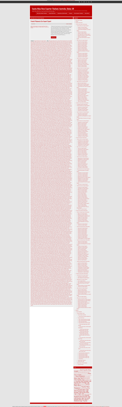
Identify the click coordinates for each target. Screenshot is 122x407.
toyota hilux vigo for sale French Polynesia (48, 222)
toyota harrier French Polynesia (47, 160)
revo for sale (33, 120)
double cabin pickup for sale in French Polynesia (50, 60)
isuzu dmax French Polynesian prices (47, 84)
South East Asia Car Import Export (83, 168)
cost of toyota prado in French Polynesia (41, 58)
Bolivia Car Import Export (82, 123)
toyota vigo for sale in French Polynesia (40, 262)
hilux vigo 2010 (37, 75)
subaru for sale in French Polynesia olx (37, 124)
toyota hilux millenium (44, 195)
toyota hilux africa (52, 171)
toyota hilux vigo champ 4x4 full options (42, 220)
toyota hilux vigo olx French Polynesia (42, 224)
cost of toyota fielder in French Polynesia (53, 57)
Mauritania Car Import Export (83, 95)
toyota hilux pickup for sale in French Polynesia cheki (43, 200)
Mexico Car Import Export (82, 108)
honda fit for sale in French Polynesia (52, 78)
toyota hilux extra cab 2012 (51, 186)
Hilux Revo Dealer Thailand (42, 13)
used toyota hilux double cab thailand (65, 287)
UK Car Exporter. (107, 406)
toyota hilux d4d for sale (48, 173)
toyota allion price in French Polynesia (40, 131)
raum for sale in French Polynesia (36, 119)
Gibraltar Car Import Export (83, 247)
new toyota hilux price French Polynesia (50, 94)
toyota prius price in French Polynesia (45, 241)
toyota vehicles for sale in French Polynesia (41, 259)
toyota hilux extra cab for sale (39, 187)
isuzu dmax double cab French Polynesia (61, 82)
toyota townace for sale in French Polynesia (59, 256)
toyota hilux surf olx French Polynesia (57, 213)
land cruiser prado (37, 88)
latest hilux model (59, 89)
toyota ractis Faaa (39, 242)
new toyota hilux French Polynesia (66, 93)
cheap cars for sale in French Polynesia (51, 53)
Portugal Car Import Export (82, 255)
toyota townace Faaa (48, 256)
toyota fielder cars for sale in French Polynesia (63, 145)
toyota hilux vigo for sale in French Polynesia (63, 222)
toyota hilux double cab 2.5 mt (48, 176)
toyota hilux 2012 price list (46, 164)
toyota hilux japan (37, 195)
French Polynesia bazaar (37, 66)
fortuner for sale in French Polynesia (59, 65)
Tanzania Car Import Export (83, 55)
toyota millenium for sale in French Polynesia (61, 232)
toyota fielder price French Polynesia (37, 148)
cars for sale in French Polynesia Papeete (51, 52)
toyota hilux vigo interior (63, 223)
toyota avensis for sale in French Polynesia (59, 133)
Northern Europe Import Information (83, 226)
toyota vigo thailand (61, 263)
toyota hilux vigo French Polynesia (36, 223)
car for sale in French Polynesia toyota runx (64, 49)
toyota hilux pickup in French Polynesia (62, 201)
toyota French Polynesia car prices (63, 150)
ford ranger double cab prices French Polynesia (64, 62)
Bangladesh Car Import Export (83, 159)
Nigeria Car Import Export (82, 97)
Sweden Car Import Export (82, 237)
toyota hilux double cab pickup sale (50, 181)
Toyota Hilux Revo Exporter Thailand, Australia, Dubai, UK (53, 8)
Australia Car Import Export (83, 276)
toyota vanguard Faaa (44, 258)
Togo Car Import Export (82, 101)
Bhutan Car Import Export (82, 160)
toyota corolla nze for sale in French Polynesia (38, 140)
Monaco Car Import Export (82, 269)
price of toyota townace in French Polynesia (44, 118)
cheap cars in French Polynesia (63, 53)
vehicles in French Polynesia (62, 303)
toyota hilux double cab (38, 176)
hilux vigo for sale (50, 77)
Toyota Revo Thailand (46, 247)
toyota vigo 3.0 (59, 259)
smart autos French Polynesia (66, 123)
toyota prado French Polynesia (51, 238)
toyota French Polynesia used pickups (63, 159)
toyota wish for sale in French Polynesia (37, 266)
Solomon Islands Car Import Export (84, 285)
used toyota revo (69, 298)
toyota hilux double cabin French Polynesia (44, 183)
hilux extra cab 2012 (44, 70)
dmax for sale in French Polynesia (56, 58)
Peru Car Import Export (82, 132)
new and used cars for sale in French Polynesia (50, 90)
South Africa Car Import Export (83, 76)
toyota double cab (40, 143)
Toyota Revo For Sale (36, 246)
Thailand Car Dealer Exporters (62, 406)
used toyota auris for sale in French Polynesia (42, 280)
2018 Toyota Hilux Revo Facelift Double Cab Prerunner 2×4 (84, 335)
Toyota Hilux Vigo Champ (47, 219)
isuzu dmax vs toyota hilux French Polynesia (45, 85)
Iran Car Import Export (82, 162)
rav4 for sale (57, 119)
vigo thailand (53, 304)
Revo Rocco (87, 13)
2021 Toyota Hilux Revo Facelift (84, 319)
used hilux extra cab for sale (65, 271)
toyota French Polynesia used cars (36, 159)
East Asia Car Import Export (82, 146)
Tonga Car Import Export (82, 305)
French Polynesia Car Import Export (41, 21)
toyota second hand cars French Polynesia (58, 249)
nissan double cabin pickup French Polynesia (55, 96)
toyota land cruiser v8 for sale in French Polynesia (58, 231)
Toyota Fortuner (80, 364)
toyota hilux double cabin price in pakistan (44, 185)
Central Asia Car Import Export (82, 139)
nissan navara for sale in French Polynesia (41, 98)
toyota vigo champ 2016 (43, 260)
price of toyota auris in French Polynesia (55, 113)
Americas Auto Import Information (82, 102)
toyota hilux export (66, 185)
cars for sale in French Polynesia (64, 51)
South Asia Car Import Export (82, 156)
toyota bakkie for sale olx (35, 135)
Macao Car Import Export (82, 152)
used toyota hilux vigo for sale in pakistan (46, 294)
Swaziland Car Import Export (83, 77)
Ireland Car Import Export (82, 232)
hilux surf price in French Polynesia (40, 74)
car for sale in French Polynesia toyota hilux (49, 49)
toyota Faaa (36, 145)
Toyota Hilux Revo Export (83, 354)
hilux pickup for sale (52, 72)
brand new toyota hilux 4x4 (50, 46)
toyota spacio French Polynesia (40, 251)
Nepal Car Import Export (82, 165)
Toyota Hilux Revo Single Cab (84, 356)
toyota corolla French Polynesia (66, 139)
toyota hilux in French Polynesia (64, 193)
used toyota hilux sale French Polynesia (50, 292)
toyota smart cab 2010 (64, 250)
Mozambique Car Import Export (83, 73)
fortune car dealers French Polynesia (46, 65)
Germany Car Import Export (83, 266)
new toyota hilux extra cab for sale (54, 93)
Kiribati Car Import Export (82, 290)
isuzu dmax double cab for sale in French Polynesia (45, 82)
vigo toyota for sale (63, 304)
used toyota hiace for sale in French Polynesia (47, 285)
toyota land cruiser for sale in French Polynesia (42, 229)
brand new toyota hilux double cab (61, 46)
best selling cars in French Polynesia (57, 45)
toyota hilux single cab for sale (61, 207)
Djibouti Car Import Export (82, 44)
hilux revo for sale (36, 73)
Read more (54, 37)
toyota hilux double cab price (61, 181)
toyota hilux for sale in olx (51, 189)
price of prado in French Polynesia (42, 113)
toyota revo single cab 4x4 (38, 247)
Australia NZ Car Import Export (82, 275)
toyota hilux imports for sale (54, 193)
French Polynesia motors (45, 66)
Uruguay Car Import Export (82, 134)
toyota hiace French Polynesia (60, 161)
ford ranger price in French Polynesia (60, 64)
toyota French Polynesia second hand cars (52, 158)
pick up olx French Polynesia (53, 109)
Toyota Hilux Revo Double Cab (84, 352)
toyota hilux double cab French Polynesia (62, 180)
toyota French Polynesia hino (48, 155)
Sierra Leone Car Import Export (83, 100)
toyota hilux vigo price (61, 224)
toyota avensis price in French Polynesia (43, 134)
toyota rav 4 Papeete (37, 244)
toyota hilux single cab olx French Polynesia (52, 209)
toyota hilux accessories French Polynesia (42, 171)
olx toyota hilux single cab (59, 106)
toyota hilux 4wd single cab (47, 169)
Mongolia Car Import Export (83, 154)
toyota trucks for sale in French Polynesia (47, 257)
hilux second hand (48, 73)
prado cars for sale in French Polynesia (44, 111)
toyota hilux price (82, 384)
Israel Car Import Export (82, 194)
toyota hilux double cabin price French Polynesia (52, 184)
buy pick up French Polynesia (45, 47)
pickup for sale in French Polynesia (46, 110)
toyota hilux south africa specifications (43, 211)
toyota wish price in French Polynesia (61, 266)
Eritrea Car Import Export (82, 45)
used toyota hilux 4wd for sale (40, 286)
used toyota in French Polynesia (54, 295)
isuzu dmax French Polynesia (36, 84)
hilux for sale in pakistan (35, 71)
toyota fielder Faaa (34, 146)
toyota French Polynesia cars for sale (56, 151)
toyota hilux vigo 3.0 (39, 219)
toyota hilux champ (51, 172)
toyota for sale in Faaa (60, 148)
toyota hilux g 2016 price (45, 193)
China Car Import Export (82, 148)
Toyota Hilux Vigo (40, 217)
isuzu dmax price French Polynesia (60, 84)
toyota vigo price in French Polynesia (46, 263)
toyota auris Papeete (65, 132)
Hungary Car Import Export (82, 217)
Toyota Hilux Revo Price (63, 205)
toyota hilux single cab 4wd (51, 207)
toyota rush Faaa (47, 248)
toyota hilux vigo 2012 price (56, 218)
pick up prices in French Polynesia (64, 109)
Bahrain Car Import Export (82, 189)
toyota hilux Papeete (51, 198)
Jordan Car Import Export (82, 195)
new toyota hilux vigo (60, 94)
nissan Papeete (39, 99)
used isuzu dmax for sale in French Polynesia (58, 272)
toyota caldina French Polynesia (58, 135)
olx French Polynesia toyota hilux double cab (40, 102)
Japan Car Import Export (82, 150)
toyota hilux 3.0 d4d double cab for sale (55, 167)
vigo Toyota (57, 304)
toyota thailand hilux (64, 255)
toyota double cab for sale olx (65, 143)
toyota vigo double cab (48, 261)
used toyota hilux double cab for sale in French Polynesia (49, 287)
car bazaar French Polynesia (51, 48)
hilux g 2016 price (56, 71)
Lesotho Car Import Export (82, 70)
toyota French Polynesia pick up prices (56, 157)
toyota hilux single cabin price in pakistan (58, 210)
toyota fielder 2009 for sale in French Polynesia (47, 145)
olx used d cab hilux (63, 107)
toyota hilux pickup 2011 (52, 199)
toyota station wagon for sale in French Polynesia (62, 251)
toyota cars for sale (60, 137)
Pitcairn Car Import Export (82, 301)
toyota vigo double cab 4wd (57, 261)
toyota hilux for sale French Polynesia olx (65, 187)
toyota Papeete (59, 234)
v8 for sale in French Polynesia (36, 303)
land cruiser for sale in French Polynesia (40, 87)
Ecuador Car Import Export (82, 128)
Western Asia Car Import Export (82, 185)
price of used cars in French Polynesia (58, 118)
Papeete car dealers (47, 108)
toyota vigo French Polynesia (52, 262)
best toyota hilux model (67, 45)
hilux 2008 (68, 66)
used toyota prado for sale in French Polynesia (42, 298)
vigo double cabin (37, 304)
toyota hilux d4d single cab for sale (43, 174)
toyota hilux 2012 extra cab (37, 164)
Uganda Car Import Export (82, 56)
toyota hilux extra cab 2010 (41, 186)
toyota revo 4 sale (60, 245)
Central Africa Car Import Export (83, 25)
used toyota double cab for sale (39, 283)
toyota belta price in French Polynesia (46, 135)
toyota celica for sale (66, 138)
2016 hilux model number (77, 370)
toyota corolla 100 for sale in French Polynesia (38, 139)
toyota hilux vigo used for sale (66, 226)
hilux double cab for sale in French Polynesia (59, 69)
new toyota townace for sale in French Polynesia (41, 95)
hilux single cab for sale (56, 73)
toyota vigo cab (65, 259)
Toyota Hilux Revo (52, 13)
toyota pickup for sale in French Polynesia (58, 235)
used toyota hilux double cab (62, 286)
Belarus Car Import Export (82, 213)
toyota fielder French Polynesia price (43, 147)
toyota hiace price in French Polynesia (52, 162)
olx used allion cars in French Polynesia (53, 107)
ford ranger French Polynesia (49, 63)
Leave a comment (69, 23)
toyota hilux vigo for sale (37, 222)
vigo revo (48, 304)
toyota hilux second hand (58, 206)
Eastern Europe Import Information (83, 212)
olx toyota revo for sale (42, 107)
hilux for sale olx (42, 71)
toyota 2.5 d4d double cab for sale (40, 127)
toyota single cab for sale (56, 250)
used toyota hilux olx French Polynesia (45, 291)
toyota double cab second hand (52, 144)
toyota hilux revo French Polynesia (40, 205)
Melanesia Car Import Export (82, 279)
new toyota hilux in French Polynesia (37, 94)
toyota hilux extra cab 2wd (60, 186)
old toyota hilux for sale (62, 100)
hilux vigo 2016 (61, 75)
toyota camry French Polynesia (49, 136)
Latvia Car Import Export (82, 233)
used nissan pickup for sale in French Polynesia (45, 274)
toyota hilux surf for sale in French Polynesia (59, 212)
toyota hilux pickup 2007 (44, 199)
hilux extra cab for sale (52, 70)
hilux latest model (67, 71)
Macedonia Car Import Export (83, 251)
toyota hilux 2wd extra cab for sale (42, 167)
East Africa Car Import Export (82, 40)
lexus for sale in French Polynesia (36, 90)
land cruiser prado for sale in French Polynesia (49, 88)
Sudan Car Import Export (82, 65)
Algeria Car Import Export (82, 59)
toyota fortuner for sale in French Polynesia (44, 149)
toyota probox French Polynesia (64, 241)
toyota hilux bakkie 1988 (60, 171)
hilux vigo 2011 (42, 75)
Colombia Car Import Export (83, 126)
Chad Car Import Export (82, 31)
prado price (52, 112)
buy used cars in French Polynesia (40, 48)
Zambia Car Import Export (82, 78)
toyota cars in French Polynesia (57, 138)
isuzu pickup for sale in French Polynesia (60, 85)
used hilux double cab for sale (55, 271)
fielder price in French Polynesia (59, 61)
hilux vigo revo (60, 77)
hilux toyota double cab (55, 74)
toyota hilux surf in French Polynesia (44, 213)
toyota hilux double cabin (55, 182)
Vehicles (70, 13)
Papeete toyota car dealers (61, 108)
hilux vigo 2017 (33, 76)
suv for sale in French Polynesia (60, 124)
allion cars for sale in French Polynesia (50, 44)
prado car (36, 111)
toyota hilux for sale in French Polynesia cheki (52, 188)
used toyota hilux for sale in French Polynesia (50, 288)
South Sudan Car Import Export (83, 64)
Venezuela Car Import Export (83, 136)
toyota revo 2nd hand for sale (52, 245)
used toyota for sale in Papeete (63, 284)
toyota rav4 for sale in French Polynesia (48, 244)
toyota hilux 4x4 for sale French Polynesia (38, 170)
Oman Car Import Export (82, 199)
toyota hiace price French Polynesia (40, 162)
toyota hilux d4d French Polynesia (58, 173)
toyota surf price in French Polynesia (54, 255)
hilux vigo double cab (66, 76)
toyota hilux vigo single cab (54, 225)
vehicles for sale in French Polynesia (51, 303)
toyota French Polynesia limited (42, 156)
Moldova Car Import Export (82, 218)
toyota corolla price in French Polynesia (53, 140)
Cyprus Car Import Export (82, 190)
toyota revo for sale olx (44, 246)
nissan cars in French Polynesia (42, 96)
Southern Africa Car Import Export (83, 68)
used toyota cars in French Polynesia (49, 282)
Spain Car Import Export (82, 259)
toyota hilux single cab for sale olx (50, 208)
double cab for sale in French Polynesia (37, 59)
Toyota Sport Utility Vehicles (82, 362)
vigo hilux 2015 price (43, 304)
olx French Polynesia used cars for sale (43, 103)
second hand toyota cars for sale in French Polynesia (57, 121)
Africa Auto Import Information (81, 24)
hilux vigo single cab (67, 77)
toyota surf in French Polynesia (42, 255)
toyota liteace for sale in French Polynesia (46, 232)
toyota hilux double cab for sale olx (49, 180)
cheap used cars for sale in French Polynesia (41, 56)
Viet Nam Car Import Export (83, 184)
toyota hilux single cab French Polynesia (37, 209)
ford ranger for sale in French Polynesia (37, 63)
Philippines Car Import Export (83, 178)
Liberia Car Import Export (82, 93)
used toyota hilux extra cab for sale (37, 288)
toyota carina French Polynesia (45, 137)
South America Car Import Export (83, 120)
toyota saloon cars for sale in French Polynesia (42, 249)
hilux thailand (49, 74)
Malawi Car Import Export (82, 48)
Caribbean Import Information (82, 104)
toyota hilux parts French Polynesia (61, 198)
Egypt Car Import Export (82, 60)
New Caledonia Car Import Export (84, 281)
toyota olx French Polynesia (52, 234)
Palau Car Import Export (82, 296)
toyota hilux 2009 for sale (63, 162)
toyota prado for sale (53, 237)
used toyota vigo (56, 300)
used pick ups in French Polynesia (46, 275)
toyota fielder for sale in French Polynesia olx (59, 146)
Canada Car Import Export (82, 114)
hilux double (35, 69)
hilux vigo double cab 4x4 (35, 77)
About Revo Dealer (78, 20)
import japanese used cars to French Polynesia (39, 81)
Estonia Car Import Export (82, 229)
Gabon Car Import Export (82, 36)
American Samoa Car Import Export (84, 299)
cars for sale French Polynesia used (53, 51)
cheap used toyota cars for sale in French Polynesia (58, 56)
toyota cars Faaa (54, 137)
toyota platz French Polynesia (61, 236)
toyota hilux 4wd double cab (43, 168)
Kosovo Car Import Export (82, 250)
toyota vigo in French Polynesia (63, 262)
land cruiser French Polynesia (53, 87)
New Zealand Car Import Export (83, 277)
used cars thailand (37, 270)
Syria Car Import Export (82, 204)
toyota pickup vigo (52, 236)
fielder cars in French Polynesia (36, 61)
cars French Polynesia (62, 52)
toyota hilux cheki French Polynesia (61, 172)
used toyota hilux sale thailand (62, 292)
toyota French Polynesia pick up (44, 157)
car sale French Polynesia (45, 50)
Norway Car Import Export (82, 236)
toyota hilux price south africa (36, 204)
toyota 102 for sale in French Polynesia (41, 126)
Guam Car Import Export (82, 289)
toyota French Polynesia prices (39, 158)
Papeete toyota (54, 108)
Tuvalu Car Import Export (82, 306)
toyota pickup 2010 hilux (46, 235)
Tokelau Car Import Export (82, 304)
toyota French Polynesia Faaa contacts (51, 152)
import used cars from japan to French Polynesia (55, 81)
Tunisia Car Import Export (82, 66)
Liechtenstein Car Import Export (83, 267)
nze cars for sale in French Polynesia (40, 100)
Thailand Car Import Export (83, 180)
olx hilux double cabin (65, 103)
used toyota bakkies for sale (55, 280)
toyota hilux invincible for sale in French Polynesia (51, 194)
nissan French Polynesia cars (48, 97)
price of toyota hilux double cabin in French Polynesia (42, 114)
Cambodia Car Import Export (83, 172)
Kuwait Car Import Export (82, 196)
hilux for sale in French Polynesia (66, 70)
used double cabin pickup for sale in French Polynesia (60, 270)
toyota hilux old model (40, 197)
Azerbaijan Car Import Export (83, 188)
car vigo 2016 (33, 51)
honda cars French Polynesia (40, 78)
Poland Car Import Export (82, 219)
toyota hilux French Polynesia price (50, 192)
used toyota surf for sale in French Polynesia (62, 299)
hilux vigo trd (33, 78)
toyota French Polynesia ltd (52, 156)
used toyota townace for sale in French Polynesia (44, 300)
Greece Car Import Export (82, 248)
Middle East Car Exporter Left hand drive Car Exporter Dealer (91, 406)
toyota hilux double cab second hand (44, 182)
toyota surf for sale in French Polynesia (47, 254)
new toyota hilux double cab (43, 93)
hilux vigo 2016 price (67, 75)
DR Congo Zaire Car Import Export (84, 34)
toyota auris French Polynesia (44, 132)
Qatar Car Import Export (82, 202)
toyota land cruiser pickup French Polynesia (47, 230)
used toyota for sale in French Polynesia (51, 284)
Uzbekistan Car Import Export (83, 145)
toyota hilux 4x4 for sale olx (49, 170)
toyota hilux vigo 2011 (40, 218)
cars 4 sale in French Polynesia (41, 51)
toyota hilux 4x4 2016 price (57, 169)
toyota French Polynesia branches (51, 150)
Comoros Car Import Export (83, 42)
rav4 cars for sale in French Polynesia (48, 119)
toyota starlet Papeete (50, 251)
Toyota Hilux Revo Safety (83, 355)
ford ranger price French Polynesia (47, 64)
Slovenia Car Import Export (82, 258)
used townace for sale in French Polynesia (57, 278)
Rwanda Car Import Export (82, 53)
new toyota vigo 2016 (59, 95)
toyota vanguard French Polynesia (54, 258)
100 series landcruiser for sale (54, 40)
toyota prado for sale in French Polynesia (64, 237)
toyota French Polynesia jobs (58, 155)
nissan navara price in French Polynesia (56, 98)
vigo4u (32, 305)
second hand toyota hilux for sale (66, 122)
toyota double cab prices (42, 144)
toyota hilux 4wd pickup (38, 169)
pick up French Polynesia (43, 109)
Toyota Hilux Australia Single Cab (85, 316)
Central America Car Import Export (83, 105)
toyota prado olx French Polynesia (62, 238)
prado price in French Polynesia (59, 112)
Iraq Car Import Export (82, 192)
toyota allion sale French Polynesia (53, 131)
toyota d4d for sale (34, 143)
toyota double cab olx (34, 144)
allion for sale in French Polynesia (62, 44)
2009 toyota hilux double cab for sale (56, 41)
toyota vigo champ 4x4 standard (52, 260)
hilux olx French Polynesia (39, 72)
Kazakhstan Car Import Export (83, 140)
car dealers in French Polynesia (61, 48)
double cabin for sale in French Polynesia (51, 59)
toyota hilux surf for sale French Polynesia (44, 212)
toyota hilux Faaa (47, 187)
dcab (49, 58)
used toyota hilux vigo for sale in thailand (61, 294)
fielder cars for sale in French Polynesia (65, 60)
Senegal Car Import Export (82, 99)
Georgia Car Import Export (82, 191)
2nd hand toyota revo (39, 44)
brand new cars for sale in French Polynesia (38, 46)
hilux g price (62, 71)
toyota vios (67, 263)
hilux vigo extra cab (43, 77)
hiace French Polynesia (62, 66)
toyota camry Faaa (67, 135)
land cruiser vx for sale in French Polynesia (48, 89)
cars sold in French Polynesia (39, 53)
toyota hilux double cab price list (81, 383)
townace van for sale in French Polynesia (45, 125)
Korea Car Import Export (82, 151)
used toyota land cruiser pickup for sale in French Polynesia (47, 296)
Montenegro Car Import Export (83, 254)
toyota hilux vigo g (56, 223)
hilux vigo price (55, 77)
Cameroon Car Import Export (83, 28)
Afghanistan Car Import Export (83, 158)
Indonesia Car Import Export (83, 173)
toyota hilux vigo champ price (63, 220)
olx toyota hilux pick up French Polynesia (48, 106)
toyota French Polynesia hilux (63, 152)
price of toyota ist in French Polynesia (55, 115)
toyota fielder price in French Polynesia (49, 148)
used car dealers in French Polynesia (37, 268)
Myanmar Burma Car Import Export (84, 177)
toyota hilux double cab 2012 (58, 176)
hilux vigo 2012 (48, 75)
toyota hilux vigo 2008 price (55, 217)
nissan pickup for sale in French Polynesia (49, 99)
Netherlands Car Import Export (83, 270)
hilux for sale (58, 70)
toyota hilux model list (52, 196)
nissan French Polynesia (38, 97)
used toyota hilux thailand (43, 293)
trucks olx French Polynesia (66, 267)
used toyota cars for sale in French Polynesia (42, 281)
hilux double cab (40, 69)
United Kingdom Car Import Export (84, 238)
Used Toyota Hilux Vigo (64, 293)
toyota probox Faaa (55, 241)
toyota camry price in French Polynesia (61, 136)
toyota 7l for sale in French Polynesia (52, 127)
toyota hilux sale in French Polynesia (47, 206)
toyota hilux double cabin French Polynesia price (60, 183)
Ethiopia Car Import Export (82, 46)
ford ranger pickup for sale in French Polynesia (62, 63)
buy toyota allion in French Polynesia (56, 47)
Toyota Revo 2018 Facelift (62, 13)
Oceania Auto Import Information (82, 273)
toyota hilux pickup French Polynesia (49, 201)
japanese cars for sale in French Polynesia (44, 86)
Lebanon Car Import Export (82, 197)
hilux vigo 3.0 (38, 76)
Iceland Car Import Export (82, 231)
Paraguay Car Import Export (83, 131)
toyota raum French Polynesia (55, 243)
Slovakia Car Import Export (82, 223)
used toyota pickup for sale (38, 297)
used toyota (67, 278)
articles (76, 21)
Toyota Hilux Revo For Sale (52, 204)
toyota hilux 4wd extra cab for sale (54, 168)
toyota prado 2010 (47, 237)
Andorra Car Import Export (82, 242)
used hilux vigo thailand (47, 272)
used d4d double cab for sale (46, 270)
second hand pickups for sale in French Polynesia (39, 121)
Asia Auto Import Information (81, 137)
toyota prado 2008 (40, 237)
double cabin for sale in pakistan (64, 59)
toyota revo (39, 245)
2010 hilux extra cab (66, 41)
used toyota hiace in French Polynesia (61, 285)
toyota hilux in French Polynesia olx (37, 194)
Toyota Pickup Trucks (80, 313)
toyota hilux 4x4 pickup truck (60, 170)
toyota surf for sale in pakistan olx (60, 254)
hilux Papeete (46, 72)
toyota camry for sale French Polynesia (37, 136)
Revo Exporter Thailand (78, 13)
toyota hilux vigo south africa (47, 226)
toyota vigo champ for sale (63, 260)
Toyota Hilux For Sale (54, 187)
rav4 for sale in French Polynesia (65, 119)
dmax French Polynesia (66, 58)
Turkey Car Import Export (82, 205)
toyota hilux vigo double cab (44, 221)
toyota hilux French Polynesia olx (38, 192)
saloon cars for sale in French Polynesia (50, 120)
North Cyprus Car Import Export (83, 198)
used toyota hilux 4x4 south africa (51, 286)
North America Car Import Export (83, 112)
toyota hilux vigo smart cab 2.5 (65, 225)
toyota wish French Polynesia (50, 266)
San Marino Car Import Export (83, 256)
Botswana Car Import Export (83, 69)
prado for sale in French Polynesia (62, 111)
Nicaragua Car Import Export (83, 109)
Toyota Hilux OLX (47, 197)
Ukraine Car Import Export (82, 225)
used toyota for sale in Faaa (39, 284)
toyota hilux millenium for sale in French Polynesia (57, 195)
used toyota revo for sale (35, 299)
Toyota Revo (33, 23)
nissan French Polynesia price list (59, 97)
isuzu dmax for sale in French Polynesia (65, 83)
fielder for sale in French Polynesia (47, 61)
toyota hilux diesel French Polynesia (40, 175)
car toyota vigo (63, 50)
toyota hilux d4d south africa (55, 174)
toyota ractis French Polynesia (48, 242)
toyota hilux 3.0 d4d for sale (67, 167)
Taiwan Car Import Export (82, 155)
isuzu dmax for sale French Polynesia (52, 83)
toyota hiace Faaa (37, 161)
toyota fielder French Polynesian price (56, 147)
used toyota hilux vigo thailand (43, 295)
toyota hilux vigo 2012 (48, 218)
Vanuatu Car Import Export (82, 286)
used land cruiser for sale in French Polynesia (50, 273)
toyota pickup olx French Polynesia (43, 236)
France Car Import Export (82, 265)
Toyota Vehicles (79, 311)
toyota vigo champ (35, 260)
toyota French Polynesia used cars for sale (50, 159)
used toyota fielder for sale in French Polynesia (53, 283)
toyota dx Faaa (60, 144)
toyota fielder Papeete (66, 147)
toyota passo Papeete (38, 235)
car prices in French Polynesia (36, 50)
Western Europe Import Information (83, 261)
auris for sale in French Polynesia (44, 45)
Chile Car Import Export (82, 125)
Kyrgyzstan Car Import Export (83, 141)
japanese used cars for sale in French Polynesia (60, 86)
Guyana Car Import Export (82, 130)
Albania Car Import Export (82, 241)
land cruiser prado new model (62, 88)
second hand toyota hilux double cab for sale (52, 122)
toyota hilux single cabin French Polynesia (44, 210)
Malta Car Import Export (82, 252)
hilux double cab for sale (47, 69)
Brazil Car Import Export (82, 124)
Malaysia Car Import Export (83, 176)
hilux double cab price (83, 372)
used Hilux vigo (39, 272)
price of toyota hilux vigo (44, 115)
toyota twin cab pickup (58, 257)
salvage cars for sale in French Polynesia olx (64, 120)
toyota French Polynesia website (36, 160)
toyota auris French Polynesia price (56, 132)
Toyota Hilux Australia (82, 314)
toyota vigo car (81, 398)
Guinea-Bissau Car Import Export (84, 92)
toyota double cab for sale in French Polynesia (51, 143)
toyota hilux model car (44, 196)
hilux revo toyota (42, 73)
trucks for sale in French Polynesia (55, 267)
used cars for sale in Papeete (61, 268)
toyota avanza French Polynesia (46, 133)
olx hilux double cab (58, 103)
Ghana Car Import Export (82, 89)
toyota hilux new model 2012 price (62, 196)
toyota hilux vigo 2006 (47, 217)
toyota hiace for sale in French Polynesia (47, 161)
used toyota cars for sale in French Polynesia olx (58, 281)
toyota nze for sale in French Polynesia (40, 234)
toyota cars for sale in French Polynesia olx (44, 138)
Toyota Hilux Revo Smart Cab (84, 357)
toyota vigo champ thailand (39, 261)
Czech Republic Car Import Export (84, 215)
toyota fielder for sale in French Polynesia (44, 146)
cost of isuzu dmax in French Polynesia (39, 57)
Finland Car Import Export (82, 230)
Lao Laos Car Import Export (83, 175)
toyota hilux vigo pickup (53, 224)
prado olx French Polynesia (45, 112)
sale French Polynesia (39, 120)
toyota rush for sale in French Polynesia (57, 248)
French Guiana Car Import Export (84, 129)
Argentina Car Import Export (83, 122)
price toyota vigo (68, 118)
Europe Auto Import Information (81, 210)
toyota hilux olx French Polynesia (56, 197)
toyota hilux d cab (41, 173)
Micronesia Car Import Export (82, 288)
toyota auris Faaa (63, 131)
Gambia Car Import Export (82, 88)
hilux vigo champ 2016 (59, 76)
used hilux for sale (34, 272)
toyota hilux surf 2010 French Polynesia (57, 211)
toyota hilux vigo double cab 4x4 (55, 221)
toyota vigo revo (55, 263)
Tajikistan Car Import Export (83, 142)
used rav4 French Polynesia (45, 278)
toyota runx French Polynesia (39, 248)
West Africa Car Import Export (82, 81)
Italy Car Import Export (82, 249)
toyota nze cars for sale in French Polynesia (61, 233)
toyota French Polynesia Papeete (63, 156)
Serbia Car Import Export (82, 257)
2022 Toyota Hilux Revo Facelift (84, 320)
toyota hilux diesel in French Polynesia (53, 175)
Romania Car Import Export (83, 220)
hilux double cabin (37, 70)
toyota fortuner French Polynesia (57, 149)
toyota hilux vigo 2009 (64, 217)
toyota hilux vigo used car (56, 226)
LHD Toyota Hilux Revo (83, 321)
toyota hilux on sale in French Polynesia (41, 198)
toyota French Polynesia (41, 150)
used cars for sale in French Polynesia (49, 268)
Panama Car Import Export (82, 110)
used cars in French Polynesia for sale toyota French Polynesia (49, 269)
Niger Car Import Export (82, 96)
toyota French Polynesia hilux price (37, 155)
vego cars (43, 303)
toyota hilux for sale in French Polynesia (37, 188)
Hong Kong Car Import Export (83, 149)
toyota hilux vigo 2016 (65, 218)
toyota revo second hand (59, 246)
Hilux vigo (67, 74)
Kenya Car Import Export (82, 47)
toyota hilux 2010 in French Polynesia (56, 163)
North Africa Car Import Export (82, 58)
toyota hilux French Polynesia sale (62, 192)
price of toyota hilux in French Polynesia (58, 114)
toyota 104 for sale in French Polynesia (54, 126)
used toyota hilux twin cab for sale (54, 293)
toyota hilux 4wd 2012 (34, 168)
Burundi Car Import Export (82, 41)
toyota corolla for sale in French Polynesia (54, 139)
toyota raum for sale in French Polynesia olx (41, 243)
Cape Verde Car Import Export (83, 85)
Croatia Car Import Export (82, 246)
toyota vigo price (36, 263)
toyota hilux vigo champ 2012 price (58, 219)
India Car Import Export (82, 161)
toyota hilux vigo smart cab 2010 (36, 226)
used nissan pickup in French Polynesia (60, 274)
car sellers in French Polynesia (55, 50)
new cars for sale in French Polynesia (65, 90)
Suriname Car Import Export (83, 133)
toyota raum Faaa (57, 242)
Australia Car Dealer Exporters (73, 406)
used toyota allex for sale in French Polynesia (51, 279)
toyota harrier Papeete (57, 160)
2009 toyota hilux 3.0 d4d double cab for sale (42, 41)
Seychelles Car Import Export (83, 75)
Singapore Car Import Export (83, 179)
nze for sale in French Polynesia (52, 100)
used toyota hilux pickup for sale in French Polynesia (61, 291)
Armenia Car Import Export (82, 187)
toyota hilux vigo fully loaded (47, 223)
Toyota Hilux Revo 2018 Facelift (84, 322)
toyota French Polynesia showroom (65, 158)
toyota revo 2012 (44, 245)
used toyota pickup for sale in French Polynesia (52, 297)
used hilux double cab (46, 271)
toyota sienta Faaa (37, 250)
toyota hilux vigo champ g (53, 220)
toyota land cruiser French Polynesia (57, 229)
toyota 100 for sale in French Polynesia (58, 125)
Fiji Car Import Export (81, 280)
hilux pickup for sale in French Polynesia (63, 72)
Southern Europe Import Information (83, 239)
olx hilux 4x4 (52, 103)
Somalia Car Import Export (82, 54)
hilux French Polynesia (49, 71)
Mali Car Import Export (82, 94)
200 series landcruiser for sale (64, 40)
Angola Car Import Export (82, 27)
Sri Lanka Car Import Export (83, 167)
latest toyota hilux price (66, 89)
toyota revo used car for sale (55, 247)
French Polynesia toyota (54, 66)
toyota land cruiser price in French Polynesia (41, 231)
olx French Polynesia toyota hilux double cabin (56, 102)
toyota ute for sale (65, 257)
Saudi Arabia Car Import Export (83, 203)
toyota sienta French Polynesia (46, 250)
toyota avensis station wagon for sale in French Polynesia (60, 134)
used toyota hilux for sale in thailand (82, 399)
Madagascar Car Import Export (83, 71)
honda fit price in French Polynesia (64, 78)
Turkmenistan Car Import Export (83, 144)
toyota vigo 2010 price (53, 259)
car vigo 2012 (68, 50)
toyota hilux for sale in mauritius (41, 189)
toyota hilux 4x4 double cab (66, 169)
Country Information (79, 22)
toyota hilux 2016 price (55, 164)
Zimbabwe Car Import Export (83, 79)
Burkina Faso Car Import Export (83, 84)
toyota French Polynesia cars (44, 151)
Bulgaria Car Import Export (82, 214)
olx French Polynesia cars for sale (48, 101)
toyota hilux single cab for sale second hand (63, 208)
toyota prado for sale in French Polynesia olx (38, 238)
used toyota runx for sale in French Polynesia (47, 299)
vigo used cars (69, 304)
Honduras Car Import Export (83, 107)
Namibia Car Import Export (82, 74)
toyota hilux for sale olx (60, 189)
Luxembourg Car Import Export (83, 268)
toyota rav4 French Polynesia (60, 244)
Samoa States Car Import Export (83, 302)
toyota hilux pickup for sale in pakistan (59, 200)
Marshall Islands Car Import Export (84, 291)
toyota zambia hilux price (44, 267)
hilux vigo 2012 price (54, 75)
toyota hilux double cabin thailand (57, 185)
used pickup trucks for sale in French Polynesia (60, 275)
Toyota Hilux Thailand (82, 360)
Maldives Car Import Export (83, 163)
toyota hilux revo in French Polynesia (52, 205)
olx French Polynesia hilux (58, 101)
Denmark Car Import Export (83, 228)
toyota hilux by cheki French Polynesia (41, 172)
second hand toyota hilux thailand (55, 123)
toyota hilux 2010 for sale (45, 163)
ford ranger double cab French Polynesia (49, 62)
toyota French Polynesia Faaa (39, 152)
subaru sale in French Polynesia (49, 124)
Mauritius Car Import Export (83, 49)
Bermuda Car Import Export (83, 113)
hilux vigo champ (44, 76)
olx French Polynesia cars (38, 101)
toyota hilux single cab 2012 (41, 207)
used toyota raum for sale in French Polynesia (58, 298)
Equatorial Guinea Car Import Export (84, 35)
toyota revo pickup (51, 246)
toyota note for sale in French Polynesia (47, 233)
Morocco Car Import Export (82, 63)
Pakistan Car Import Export (82, 166)
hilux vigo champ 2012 (51, 76)
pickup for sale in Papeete (56, 110)
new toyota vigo (52, 95)
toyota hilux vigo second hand (45, 225)
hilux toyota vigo (62, 74)
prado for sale (54, 111)
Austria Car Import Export (82, 262)
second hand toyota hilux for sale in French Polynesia (40, 123)
